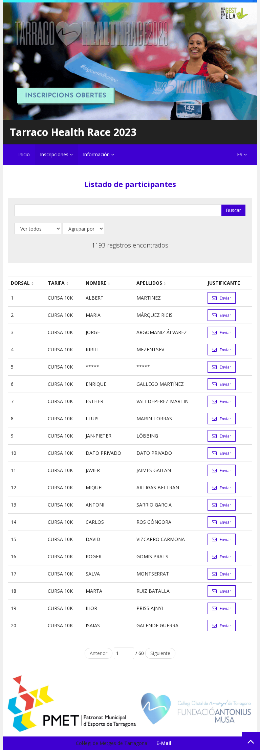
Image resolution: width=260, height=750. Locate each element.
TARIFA (56, 283)
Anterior (98, 653)
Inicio (24, 154)
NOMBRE (96, 283)
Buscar (233, 210)
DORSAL (20, 283)
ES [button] (240, 154)
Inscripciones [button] (55, 154)
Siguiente (160, 653)
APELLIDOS (149, 283)
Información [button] (97, 154)
